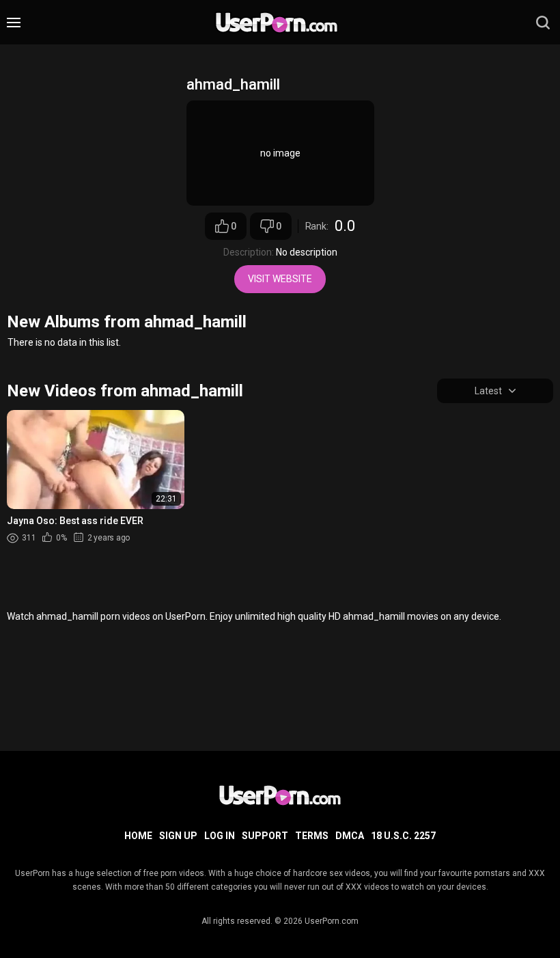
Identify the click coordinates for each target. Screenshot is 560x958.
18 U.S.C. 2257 (403, 835)
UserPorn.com (332, 921)
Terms (311, 835)
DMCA (349, 835)
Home (138, 835)
